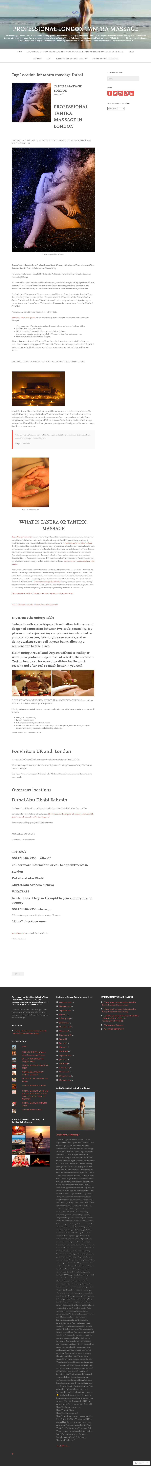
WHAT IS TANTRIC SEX (114, 1029)
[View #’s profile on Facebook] (109, 93)
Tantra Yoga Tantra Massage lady (23, 318)
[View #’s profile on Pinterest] (126, 93)
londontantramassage (67, 1135)
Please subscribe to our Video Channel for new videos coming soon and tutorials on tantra (42, 593)
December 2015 (65, 1076)
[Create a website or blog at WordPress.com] (12, 1454)
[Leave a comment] (16, 974)
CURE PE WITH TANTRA (32, 1110)
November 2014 (65, 1080)
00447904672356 (24, 858)
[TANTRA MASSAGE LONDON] (19, 974)
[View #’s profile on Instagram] (120, 93)
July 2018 (62, 1039)
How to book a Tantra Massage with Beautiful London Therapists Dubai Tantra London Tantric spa (75, 52)
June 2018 (62, 1043)
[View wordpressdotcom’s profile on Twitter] (115, 93)
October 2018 (64, 1031)
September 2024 (65, 1002)
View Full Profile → (63, 1446)
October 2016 (64, 1072)
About (132, 52)
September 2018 (65, 1035)
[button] (31, 683)
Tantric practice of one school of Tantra (78, 543)
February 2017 (64, 1068)
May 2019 (63, 1014)
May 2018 (63, 1047)
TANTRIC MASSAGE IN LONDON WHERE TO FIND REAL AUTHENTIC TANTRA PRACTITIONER (120, 1018)
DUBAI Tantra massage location (71, 59)
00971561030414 (18, 933)
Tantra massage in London (105, 59)
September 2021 (65, 1010)
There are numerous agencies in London (46, 582)
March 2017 (63, 1064)
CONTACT (19, 851)
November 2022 (65, 1006)
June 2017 (62, 1059)
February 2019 (64, 1019)
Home (19, 52)
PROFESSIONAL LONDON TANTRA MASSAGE (75, 29)
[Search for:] (123, 78)
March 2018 (63, 1051)
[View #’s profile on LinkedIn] (131, 93)
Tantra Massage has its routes (22, 537)
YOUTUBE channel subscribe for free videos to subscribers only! (35, 605)
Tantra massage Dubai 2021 (114, 1025)
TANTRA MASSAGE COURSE (34, 1085)
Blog (49, 59)
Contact (37, 59)
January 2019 (64, 1023)
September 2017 (65, 1055)
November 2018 (65, 1027)
